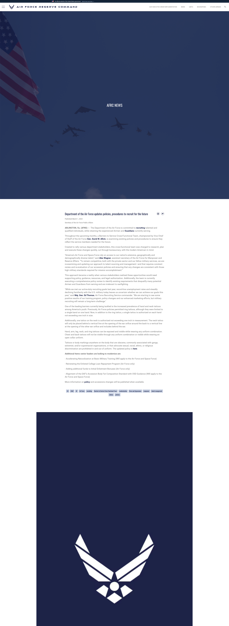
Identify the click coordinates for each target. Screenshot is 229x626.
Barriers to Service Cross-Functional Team (105, 391)
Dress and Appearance (135, 391)
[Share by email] (162, 213)
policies (117, 395)
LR (67, 391)
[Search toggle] (225, 7)
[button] (88, 1)
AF (76, 391)
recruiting (89, 391)
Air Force (82, 391)
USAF (72, 391)
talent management (157, 391)
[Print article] (158, 213)
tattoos (111, 395)
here (135, 349)
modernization (123, 391)
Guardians (129, 231)
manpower (146, 391)
